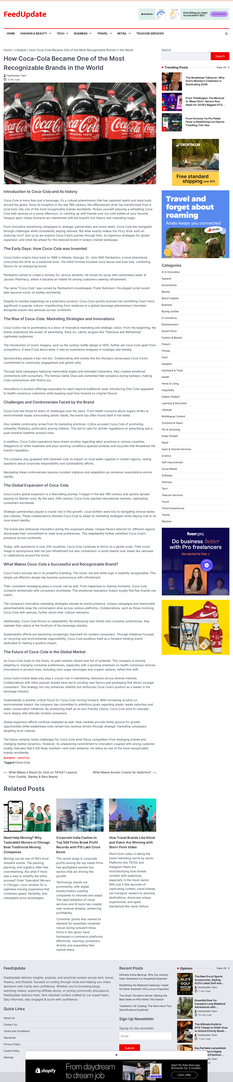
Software (167, 475)
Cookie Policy (12, 1050)
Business (81, 33)
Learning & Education (174, 403)
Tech (60, 33)
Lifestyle (23, 758)
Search (166, 50)
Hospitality (168, 390)
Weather (167, 521)
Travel (102, 33)
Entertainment (170, 324)
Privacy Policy (12, 1044)
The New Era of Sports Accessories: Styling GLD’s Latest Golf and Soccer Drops (209, 981)
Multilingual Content (173, 416)
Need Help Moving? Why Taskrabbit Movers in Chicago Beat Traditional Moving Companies (27, 845)
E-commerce (169, 317)
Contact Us (10, 1024)
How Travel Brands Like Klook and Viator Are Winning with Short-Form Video (132, 842)
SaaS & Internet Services (176, 449)
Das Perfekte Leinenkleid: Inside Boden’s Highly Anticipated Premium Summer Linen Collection (210, 1053)
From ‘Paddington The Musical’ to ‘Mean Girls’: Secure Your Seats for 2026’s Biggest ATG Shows (205, 82)
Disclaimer (10, 1037)
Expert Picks (169, 331)
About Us (9, 1017)
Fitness (166, 350)
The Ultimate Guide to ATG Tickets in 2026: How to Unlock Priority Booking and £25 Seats (211, 1029)
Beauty (166, 291)
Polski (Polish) (170, 436)
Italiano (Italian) (171, 396)
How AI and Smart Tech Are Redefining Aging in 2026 (203, 122)
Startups (167, 481)
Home (11, 33)
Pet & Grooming (171, 429)
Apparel (166, 278)
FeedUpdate (25, 14)
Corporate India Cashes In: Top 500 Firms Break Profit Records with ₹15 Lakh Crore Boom (78, 845)
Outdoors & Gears (172, 422)
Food (164, 357)
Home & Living (170, 383)
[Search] (226, 33)
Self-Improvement (172, 462)
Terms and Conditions (16, 1031)
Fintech (166, 344)
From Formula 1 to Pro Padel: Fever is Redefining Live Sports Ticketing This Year (205, 101)
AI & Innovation (171, 271)
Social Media (169, 468)
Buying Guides (170, 311)
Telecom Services (150, 33)
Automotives (169, 285)
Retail (122, 33)
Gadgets (167, 363)
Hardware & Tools (172, 370)
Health (165, 376)
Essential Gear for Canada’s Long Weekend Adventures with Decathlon (210, 1005)
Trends (166, 514)
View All (221, 67)
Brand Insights (170, 298)
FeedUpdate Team (16, 75)
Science (166, 455)
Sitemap (8, 1057)
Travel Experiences (173, 508)
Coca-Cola (22, 762)
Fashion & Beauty (33, 33)
